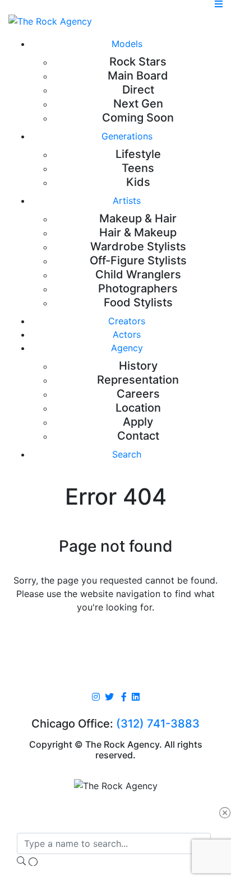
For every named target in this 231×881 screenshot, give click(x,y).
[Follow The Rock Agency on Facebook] (124, 697)
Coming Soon (138, 117)
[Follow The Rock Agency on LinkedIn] (136, 697)
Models (127, 43)
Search (126, 454)
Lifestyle (138, 154)
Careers (138, 393)
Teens (138, 168)
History (138, 365)
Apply (138, 421)
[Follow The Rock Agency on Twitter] (109, 697)
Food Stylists (138, 302)
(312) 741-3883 (158, 723)
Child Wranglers (138, 274)
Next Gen (138, 103)
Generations (127, 136)
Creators (126, 321)
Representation (138, 379)
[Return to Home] (50, 20)
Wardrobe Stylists (138, 246)
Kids (138, 182)
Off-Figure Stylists (138, 260)
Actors (127, 334)
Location (138, 407)
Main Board (138, 75)
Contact (138, 435)
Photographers (138, 288)
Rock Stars (138, 61)
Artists (127, 200)
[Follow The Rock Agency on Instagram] (96, 697)
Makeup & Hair (138, 218)
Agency (127, 347)
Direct (138, 89)
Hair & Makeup (138, 232)
